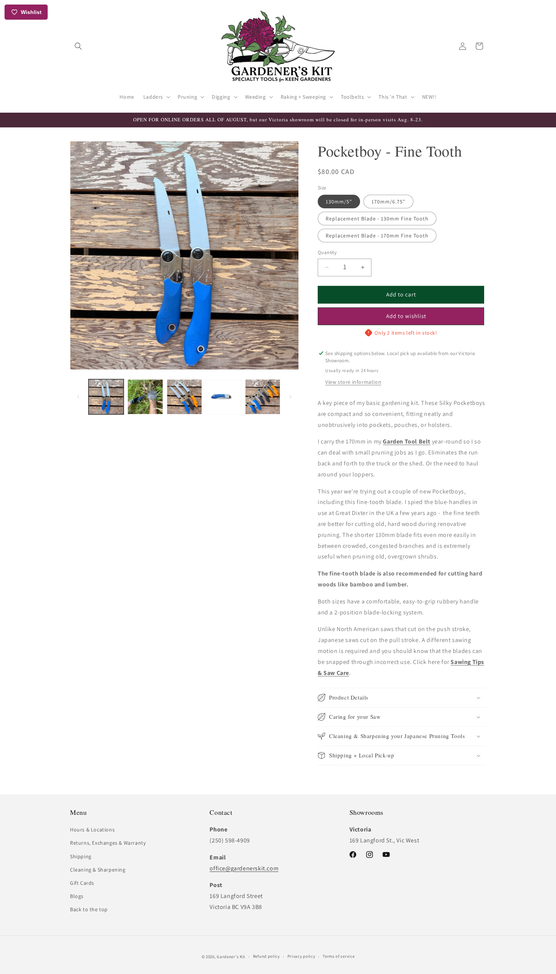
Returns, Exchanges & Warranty (108, 842)
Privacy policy (301, 956)
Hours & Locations (92, 829)
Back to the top (89, 909)
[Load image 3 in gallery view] (184, 396)
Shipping (81, 856)
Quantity (327, 252)
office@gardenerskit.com (244, 868)
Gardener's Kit (231, 956)
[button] (78, 46)
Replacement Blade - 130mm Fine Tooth (377, 218)
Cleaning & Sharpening (98, 869)
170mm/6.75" (388, 201)
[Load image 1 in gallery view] (106, 396)
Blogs (77, 896)
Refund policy (266, 956)
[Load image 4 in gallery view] (223, 396)
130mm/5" (339, 201)
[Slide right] (290, 396)
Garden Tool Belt (406, 441)
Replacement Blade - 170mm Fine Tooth (377, 235)
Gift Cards (82, 882)
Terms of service (338, 956)
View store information (353, 381)
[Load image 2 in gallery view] (145, 396)
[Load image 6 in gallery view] (262, 396)
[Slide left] (78, 396)
